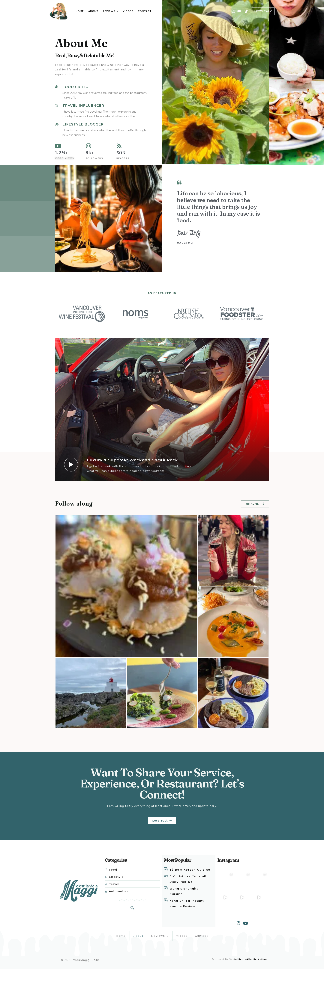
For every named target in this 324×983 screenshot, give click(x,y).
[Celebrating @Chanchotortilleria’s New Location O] (259, 880)
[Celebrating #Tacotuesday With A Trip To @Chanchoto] (225, 897)
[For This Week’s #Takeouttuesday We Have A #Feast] (242, 880)
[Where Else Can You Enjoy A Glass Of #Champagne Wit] (225, 880)
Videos (181, 935)
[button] (255, 503)
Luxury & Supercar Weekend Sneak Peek (132, 460)
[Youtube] (246, 923)
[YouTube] (239, 11)
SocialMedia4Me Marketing (247, 959)
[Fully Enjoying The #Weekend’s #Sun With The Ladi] (259, 897)
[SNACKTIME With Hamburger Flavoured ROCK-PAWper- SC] (242, 897)
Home (121, 935)
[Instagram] (233, 11)
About (138, 935)
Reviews (158, 935)
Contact (201, 935)
